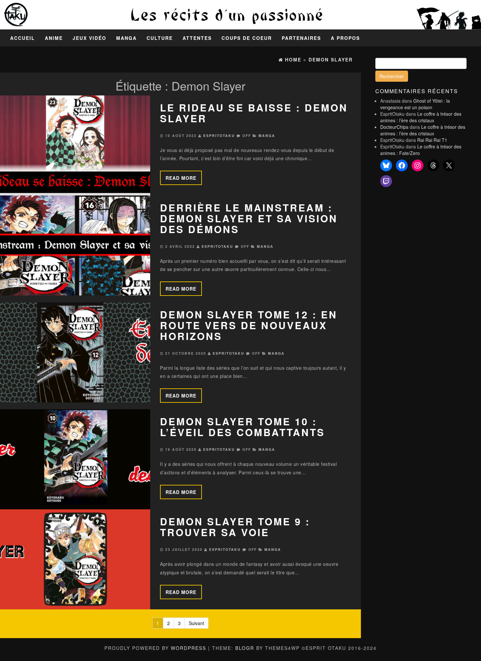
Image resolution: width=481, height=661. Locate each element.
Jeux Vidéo (89, 38)
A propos (345, 38)
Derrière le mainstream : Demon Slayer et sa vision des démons (249, 218)
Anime (54, 38)
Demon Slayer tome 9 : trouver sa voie (235, 526)
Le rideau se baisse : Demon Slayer (254, 112)
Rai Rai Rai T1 (432, 140)
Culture (160, 38)
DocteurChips (394, 127)
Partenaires (301, 38)
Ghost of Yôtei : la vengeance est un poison (415, 103)
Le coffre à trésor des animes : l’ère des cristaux (420, 117)
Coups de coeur (247, 38)
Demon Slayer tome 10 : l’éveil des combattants (242, 426)
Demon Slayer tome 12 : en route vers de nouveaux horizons (248, 325)
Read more (181, 178)
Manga (126, 38)
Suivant (196, 623)
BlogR (244, 648)
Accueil (22, 38)
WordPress (188, 648)
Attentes (197, 38)
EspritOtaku (219, 135)
